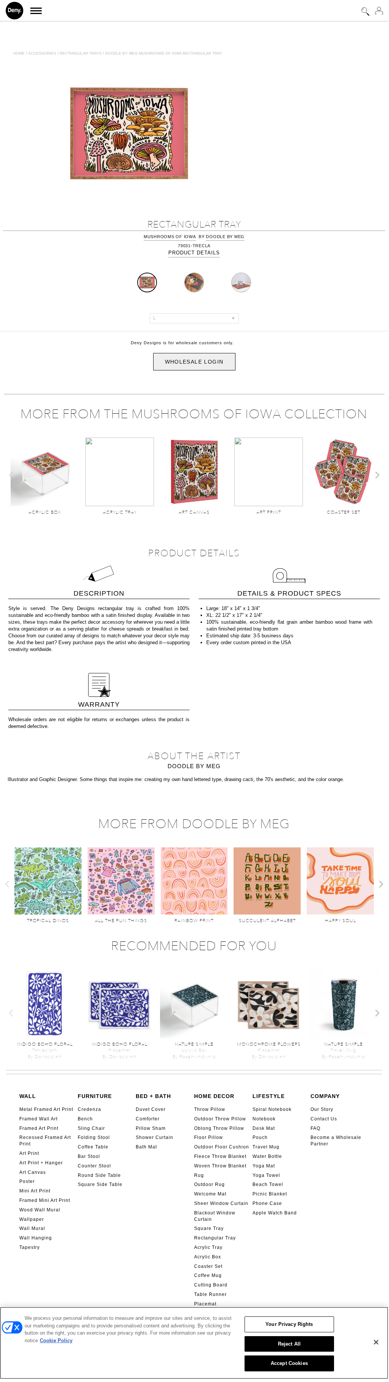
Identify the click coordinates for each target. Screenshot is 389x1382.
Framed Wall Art (38, 1119)
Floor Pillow (208, 1137)
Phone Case (267, 1203)
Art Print (29, 1153)
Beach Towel (268, 1184)
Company (325, 1096)
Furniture (95, 1096)
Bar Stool (89, 1156)
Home (19, 53)
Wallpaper (31, 1219)
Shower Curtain (154, 1137)
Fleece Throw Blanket (220, 1156)
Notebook (264, 1119)
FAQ (315, 1128)
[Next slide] (377, 475)
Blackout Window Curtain (214, 1216)
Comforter (148, 1119)
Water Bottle (267, 1156)
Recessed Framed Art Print (45, 1141)
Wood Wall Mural (39, 1210)
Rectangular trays (81, 53)
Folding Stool (94, 1137)
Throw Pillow (209, 1109)
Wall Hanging (35, 1238)
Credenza (89, 1109)
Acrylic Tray (208, 1247)
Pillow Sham (151, 1128)
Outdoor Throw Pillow (220, 1119)
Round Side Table (99, 1175)
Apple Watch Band (275, 1213)
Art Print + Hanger (41, 1163)
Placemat (205, 1304)
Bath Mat (146, 1147)
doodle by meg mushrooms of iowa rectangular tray (163, 53)
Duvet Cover (151, 1109)
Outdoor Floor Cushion (221, 1147)
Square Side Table (100, 1184)
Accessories (42, 53)
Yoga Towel (266, 1175)
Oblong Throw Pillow (219, 1128)
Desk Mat (264, 1128)
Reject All (289, 1344)
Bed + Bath (153, 1096)
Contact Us (324, 1119)
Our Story (322, 1109)
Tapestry (29, 1247)
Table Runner (210, 1294)
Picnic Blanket (270, 1194)
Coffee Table (93, 1147)
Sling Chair (91, 1128)
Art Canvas (32, 1172)
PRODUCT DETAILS (194, 253)
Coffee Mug (208, 1275)
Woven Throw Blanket (220, 1166)
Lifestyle (269, 1096)
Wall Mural (32, 1228)
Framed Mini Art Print (44, 1200)
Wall (27, 1096)
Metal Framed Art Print (46, 1109)
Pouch (260, 1137)
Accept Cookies (289, 1363)
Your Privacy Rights (289, 1324)
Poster (27, 1181)
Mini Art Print (34, 1191)
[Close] (376, 1342)
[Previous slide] (11, 475)
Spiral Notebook (272, 1109)
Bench (85, 1119)
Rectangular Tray (215, 1238)
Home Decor (214, 1096)
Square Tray (209, 1228)
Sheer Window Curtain (221, 1203)
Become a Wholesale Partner (336, 1141)
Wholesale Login (194, 362)
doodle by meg (225, 236)
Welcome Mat (210, 1194)
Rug (199, 1175)
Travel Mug (266, 1147)
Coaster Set (208, 1266)
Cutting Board (210, 1285)
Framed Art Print (38, 1128)
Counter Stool (94, 1166)
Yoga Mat (264, 1166)
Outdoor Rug (209, 1184)
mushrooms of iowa (170, 236)
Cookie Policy (56, 1340)
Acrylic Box (207, 1257)
